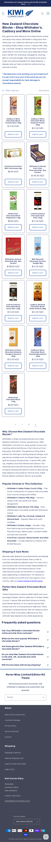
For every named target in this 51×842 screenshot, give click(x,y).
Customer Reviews (12, 720)
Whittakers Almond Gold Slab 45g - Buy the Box (13, 261)
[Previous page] (15, 424)
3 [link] (35, 424)
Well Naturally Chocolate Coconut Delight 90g (38, 261)
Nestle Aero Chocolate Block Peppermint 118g (13, 216)
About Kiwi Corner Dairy (15, 715)
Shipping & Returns (13, 753)
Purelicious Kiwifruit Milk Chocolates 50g (13, 167)
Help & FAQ (9, 769)
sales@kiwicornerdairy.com (17, 801)
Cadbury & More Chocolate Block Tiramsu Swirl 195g (13, 121)
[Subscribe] (43, 697)
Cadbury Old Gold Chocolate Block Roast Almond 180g (38, 307)
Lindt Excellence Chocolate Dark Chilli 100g (38, 216)
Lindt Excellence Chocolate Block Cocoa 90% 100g (13, 307)
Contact (8, 737)
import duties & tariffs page (30, 581)
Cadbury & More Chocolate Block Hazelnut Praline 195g (38, 122)
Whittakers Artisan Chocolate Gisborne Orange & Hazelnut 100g (13, 353)
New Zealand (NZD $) (24, 821)
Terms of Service (12, 731)
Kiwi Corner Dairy (21, 839)
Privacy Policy (10, 726)
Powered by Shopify (35, 839)
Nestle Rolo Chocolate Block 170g (13, 400)
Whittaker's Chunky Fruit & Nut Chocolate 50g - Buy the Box (37, 169)
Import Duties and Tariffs (15, 764)
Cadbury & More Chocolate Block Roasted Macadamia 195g (37, 353)
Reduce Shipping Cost (14, 758)
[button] (3, 13)
